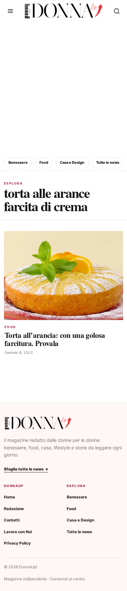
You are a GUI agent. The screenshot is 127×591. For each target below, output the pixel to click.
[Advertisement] (63, 88)
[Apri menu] (10, 11)
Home (9, 497)
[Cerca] (116, 11)
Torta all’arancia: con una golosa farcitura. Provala (55, 339)
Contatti (12, 520)
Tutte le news (107, 162)
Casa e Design (72, 162)
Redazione (14, 508)
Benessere (18, 162)
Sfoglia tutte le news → (26, 469)
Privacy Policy (17, 543)
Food (43, 162)
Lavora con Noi (18, 531)
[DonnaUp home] (38, 423)
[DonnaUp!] (64, 11)
